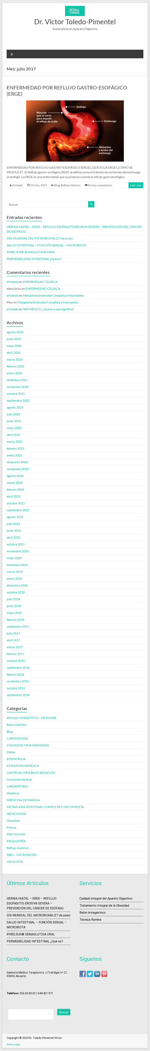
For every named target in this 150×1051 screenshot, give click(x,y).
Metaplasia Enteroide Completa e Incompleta (53, 295)
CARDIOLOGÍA (17, 738)
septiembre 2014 (18, 695)
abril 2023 (13, 496)
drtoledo (17, 185)
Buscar (63, 1012)
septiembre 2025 (18, 400)
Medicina (13, 793)
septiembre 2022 (18, 510)
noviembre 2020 (18, 551)
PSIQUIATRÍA (16, 841)
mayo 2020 (14, 558)
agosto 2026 (15, 332)
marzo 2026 (15, 359)
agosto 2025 (15, 407)
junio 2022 (14, 530)
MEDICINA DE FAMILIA (23, 800)
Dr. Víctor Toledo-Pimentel (75, 21)
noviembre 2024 (18, 469)
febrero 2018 (15, 619)
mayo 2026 (14, 345)
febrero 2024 (15, 489)
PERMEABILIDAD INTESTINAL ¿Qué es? (34, 259)
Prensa (11, 827)
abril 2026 (13, 352)
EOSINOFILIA (16, 759)
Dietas (11, 752)
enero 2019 (14, 578)
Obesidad (13, 820)
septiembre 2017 (18, 626)
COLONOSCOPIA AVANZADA (28, 745)
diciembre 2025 (17, 380)
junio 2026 (14, 339)
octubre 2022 (16, 503)
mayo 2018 (14, 613)
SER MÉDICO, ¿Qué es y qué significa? (48, 309)
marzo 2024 (15, 482)
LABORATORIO (17, 786)
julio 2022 (13, 524)
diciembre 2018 (17, 585)
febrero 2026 (15, 366)
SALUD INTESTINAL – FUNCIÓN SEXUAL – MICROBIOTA (46, 245)
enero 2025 (14, 455)
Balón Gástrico (17, 724)
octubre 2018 (16, 592)
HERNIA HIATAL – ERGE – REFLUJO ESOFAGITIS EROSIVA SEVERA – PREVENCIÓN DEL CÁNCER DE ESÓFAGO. (35, 903)
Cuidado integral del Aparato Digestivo (105, 898)
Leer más (135, 185)
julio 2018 (13, 599)
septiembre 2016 (18, 667)
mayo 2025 (14, 428)
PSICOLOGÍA (16, 834)
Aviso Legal (13, 1044)
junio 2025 (14, 421)
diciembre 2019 (17, 565)
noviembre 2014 (18, 681)
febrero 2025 (15, 448)
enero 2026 (14, 373)
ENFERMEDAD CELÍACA (40, 281)
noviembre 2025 (18, 387)
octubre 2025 (16, 393)
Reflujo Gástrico (70, 185)
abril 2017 (13, 640)
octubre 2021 (16, 544)
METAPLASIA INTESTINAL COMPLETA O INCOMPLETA (45, 807)
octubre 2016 (16, 660)
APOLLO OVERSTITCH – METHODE (31, 718)
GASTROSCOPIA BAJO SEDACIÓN (31, 772)
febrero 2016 (15, 674)
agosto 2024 (15, 476)
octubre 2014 (16, 688)
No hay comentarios (100, 185)
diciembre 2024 (17, 462)
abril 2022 (13, 537)
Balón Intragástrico (92, 912)
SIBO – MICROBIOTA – (22, 855)
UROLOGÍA (15, 861)
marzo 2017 (15, 647)
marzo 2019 (15, 571)
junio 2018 (14, 606)
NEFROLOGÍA (16, 813)
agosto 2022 (15, 517)
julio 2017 (13, 633)
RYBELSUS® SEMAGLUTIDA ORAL (31, 252)
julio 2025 (13, 414)
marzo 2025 (15, 441)
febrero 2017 (15, 654)
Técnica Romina (90, 919)
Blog (57, 185)
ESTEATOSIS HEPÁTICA (23, 766)
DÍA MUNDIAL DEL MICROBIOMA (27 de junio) (40, 238)
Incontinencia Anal (19, 779)
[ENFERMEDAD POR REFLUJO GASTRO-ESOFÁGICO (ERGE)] (75, 102)
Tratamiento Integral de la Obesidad (104, 905)
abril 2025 (13, 434)
